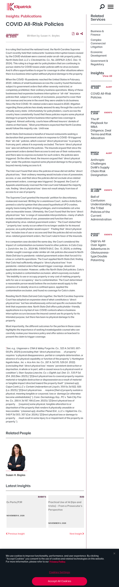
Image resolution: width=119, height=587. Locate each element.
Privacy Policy (57, 561)
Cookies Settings (59, 572)
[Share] (81, 34)
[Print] (77, 34)
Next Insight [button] (77, 533)
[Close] (114, 553)
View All (107, 76)
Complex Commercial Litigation (98, 44)
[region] (59, 568)
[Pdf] (73, 34)
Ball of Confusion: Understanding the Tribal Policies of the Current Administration (101, 208)
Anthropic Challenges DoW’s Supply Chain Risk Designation (100, 167)
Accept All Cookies (59, 581)
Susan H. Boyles (50, 35)
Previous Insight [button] (16, 533)
